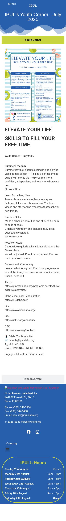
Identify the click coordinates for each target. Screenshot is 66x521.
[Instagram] (37, 432)
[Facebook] (29, 432)
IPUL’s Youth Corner (47, 364)
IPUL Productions (24, 364)
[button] (7, 449)
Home (8, 364)
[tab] (33, 40)
